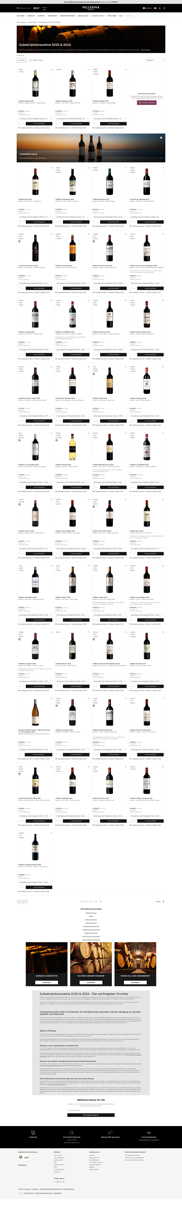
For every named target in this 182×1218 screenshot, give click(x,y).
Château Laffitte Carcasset (152, 800)
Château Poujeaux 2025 (138, 398)
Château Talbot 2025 (62, 597)
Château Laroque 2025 (26, 332)
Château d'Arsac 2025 (63, 664)
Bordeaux (21, 103)
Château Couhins (39, 533)
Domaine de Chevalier (78, 400)
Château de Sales (146, 665)
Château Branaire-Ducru (113, 466)
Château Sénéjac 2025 (100, 101)
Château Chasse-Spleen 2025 (140, 332)
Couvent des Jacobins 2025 (28, 265)
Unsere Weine (32, 22)
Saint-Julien (139, 201)
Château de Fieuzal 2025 (101, 332)
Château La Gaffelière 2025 (139, 465)
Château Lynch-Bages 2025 (65, 531)
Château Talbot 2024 (100, 597)
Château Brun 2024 (136, 531)
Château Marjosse (110, 201)
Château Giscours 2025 (101, 798)
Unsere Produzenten (24, 1189)
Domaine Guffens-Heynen (42, 734)
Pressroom (57, 1172)
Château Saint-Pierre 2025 (102, 531)
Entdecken (47, 982)
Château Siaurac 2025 (25, 101)
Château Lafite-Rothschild (91, 926)
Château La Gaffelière (76, 334)
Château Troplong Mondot (40, 866)
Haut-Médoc (65, 103)
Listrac (63, 267)
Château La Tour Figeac (39, 466)
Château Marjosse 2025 (101, 199)
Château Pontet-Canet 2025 (102, 265)
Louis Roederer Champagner (91, 939)
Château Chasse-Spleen (147, 334)
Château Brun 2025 (25, 199)
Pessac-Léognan (103, 334)
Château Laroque (38, 334)
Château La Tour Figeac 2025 (28, 465)
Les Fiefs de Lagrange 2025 (139, 199)
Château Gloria (110, 400)
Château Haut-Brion (91, 919)
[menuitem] (20, 15)
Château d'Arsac (72, 665)
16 (100, 901)
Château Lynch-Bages (73, 533)
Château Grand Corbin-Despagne (154, 267)
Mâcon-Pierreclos (29, 734)
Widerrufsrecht (94, 1169)
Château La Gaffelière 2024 (65, 332)
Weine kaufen (21, 22)
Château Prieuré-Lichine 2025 (140, 730)
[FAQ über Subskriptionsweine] (91, 957)
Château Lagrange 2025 (63, 798)
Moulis (138, 334)
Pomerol (138, 665)
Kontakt (91, 1155)
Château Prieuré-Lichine (148, 732)
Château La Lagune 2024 (27, 664)
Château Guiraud (73, 466)
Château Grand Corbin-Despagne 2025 (106, 664)
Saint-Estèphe (140, 800)
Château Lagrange (149, 201)
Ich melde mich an (91, 1115)
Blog (55, 1167)
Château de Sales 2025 (138, 664)
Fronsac (64, 201)
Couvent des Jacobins (39, 267)
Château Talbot (73, 599)
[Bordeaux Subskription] (46, 957)
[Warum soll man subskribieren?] (135, 957)
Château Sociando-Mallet (39, 400)
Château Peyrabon (74, 103)
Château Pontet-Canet (110, 267)
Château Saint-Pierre (112, 533)
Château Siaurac (41, 103)
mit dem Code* (87, 2)
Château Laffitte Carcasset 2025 (141, 798)
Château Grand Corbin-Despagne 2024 (143, 265)
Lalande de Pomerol (30, 103)
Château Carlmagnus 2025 (64, 199)
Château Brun (37, 201)
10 (96, 901)
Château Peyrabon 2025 (63, 101)
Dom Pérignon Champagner (91, 936)
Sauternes (64, 466)
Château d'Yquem (91, 923)
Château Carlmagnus (73, 201)
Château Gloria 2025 (100, 398)
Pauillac (101, 267)
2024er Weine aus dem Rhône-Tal (56, 1084)
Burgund (20, 734)
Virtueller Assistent (95, 1164)
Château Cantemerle (38, 599)
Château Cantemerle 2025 (27, 597)
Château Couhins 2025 (26, 531)
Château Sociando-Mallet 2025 (29, 398)
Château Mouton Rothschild (91, 929)
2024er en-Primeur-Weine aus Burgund (51, 1065)
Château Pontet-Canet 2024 (102, 730)
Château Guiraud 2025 (63, 465)
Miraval (91, 916)
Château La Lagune (37, 665)
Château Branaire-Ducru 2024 (103, 465)
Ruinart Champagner (91, 933)
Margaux (64, 665)
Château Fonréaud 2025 (63, 265)
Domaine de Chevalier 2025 (65, 398)
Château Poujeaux (146, 400)
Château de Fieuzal (114, 334)
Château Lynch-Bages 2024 (139, 597)
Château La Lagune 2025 (64, 730)
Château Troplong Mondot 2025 (29, 865)
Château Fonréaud (71, 267)
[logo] (91, 8)
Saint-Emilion (28, 201)
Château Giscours (110, 800)
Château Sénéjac (111, 103)
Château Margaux (91, 913)
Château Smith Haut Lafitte (42, 800)
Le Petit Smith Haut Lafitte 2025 (29, 798)
